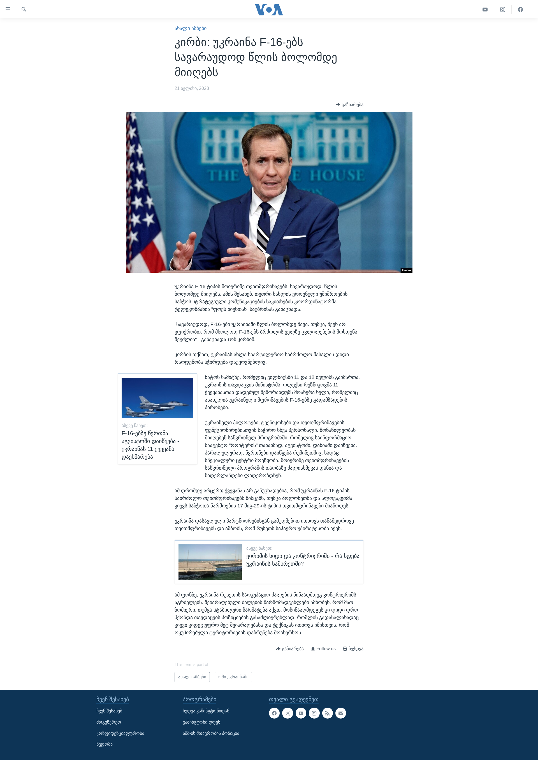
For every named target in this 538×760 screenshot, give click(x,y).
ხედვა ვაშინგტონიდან (206, 711)
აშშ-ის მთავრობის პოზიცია (211, 733)
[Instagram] (503, 9)
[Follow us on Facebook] (274, 713)
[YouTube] (485, 9)
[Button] (349, 104)
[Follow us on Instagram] (314, 713)
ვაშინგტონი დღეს (201, 722)
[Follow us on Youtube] (301, 713)
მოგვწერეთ (108, 722)
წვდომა (104, 744)
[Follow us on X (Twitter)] (287, 713)
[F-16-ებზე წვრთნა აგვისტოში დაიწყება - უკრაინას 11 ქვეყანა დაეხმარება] (157, 398)
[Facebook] (520, 9)
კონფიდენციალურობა (120, 733)
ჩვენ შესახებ (109, 711)
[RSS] (327, 713)
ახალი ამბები (191, 28)
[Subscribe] (340, 713)
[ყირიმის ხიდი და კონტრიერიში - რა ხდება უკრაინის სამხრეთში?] (210, 562)
